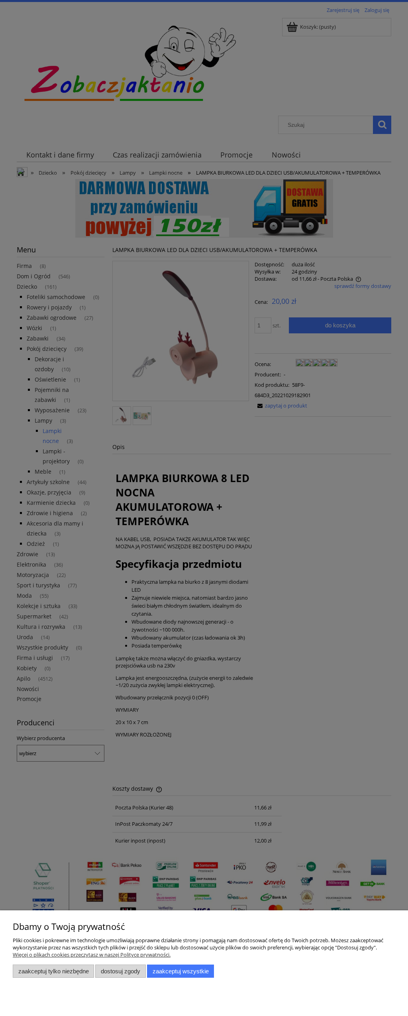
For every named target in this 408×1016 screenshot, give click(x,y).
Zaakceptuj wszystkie (181, 971)
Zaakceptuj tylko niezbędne (53, 971)
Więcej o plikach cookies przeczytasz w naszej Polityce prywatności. (92, 954)
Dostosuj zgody (120, 971)
